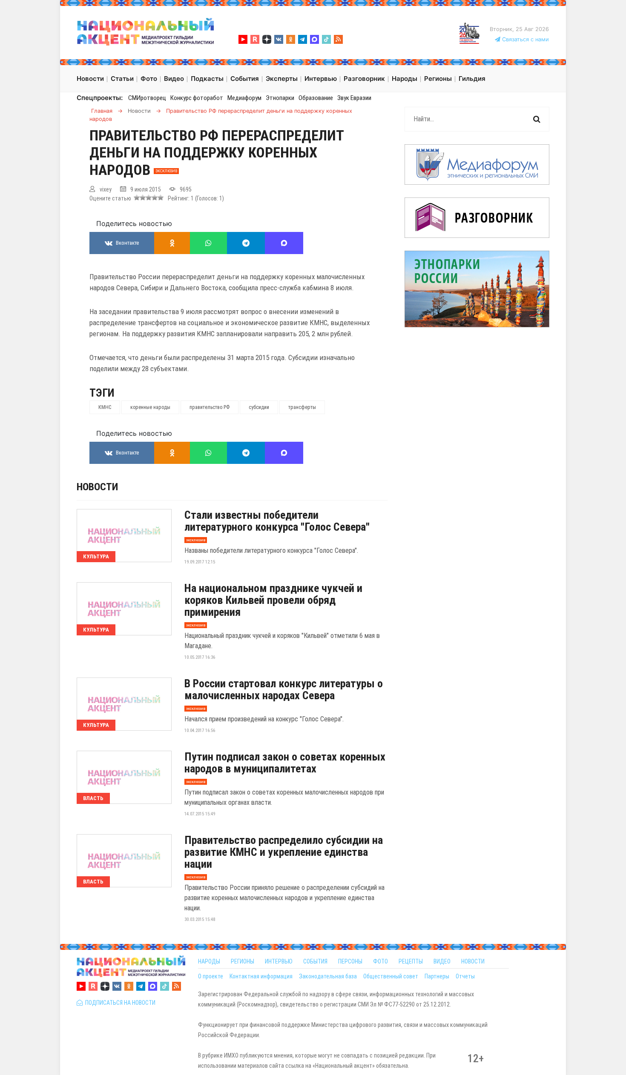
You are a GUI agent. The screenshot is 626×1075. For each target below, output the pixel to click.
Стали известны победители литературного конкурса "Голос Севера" (277, 521)
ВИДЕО (442, 961)
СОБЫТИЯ (315, 961)
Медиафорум (244, 98)
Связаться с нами (524, 39)
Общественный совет (390, 976)
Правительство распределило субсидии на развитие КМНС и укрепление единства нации (283, 852)
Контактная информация (261, 976)
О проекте (210, 976)
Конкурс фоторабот (196, 98)
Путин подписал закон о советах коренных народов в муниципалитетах (284, 763)
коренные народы (150, 407)
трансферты (302, 407)
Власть (93, 798)
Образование (316, 98)
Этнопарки (280, 98)
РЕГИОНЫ (242, 961)
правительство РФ (210, 407)
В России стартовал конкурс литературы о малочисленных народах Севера (283, 689)
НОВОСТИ (473, 961)
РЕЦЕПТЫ (411, 961)
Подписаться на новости (119, 1002)
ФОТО (380, 961)
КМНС (104, 407)
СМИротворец (147, 98)
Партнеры (437, 976)
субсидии (259, 407)
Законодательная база (328, 976)
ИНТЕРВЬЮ (279, 961)
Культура (96, 556)
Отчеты (465, 976)
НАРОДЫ (209, 961)
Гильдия (472, 78)
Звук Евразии (354, 98)
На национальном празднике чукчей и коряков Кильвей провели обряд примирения (273, 600)
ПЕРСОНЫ (350, 961)
